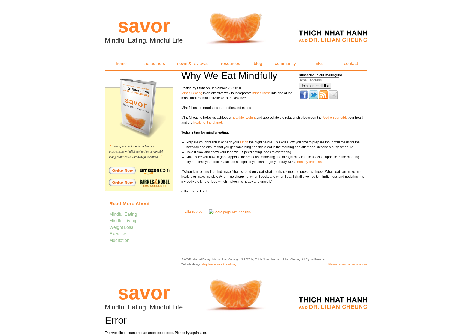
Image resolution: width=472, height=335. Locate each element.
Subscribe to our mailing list (320, 74)
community (285, 63)
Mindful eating (191, 93)
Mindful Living (122, 220)
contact (351, 63)
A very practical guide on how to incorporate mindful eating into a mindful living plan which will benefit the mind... (136, 151)
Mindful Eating (123, 214)
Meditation (119, 240)
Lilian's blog (193, 212)
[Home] (236, 27)
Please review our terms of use (347, 264)
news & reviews (192, 63)
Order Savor (139, 170)
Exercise (117, 234)
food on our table (335, 118)
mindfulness (261, 93)
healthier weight (243, 118)
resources (230, 63)
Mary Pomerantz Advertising (219, 264)
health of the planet (207, 122)
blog (258, 63)
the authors (154, 63)
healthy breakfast (310, 162)
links (318, 63)
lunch (244, 142)
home (121, 63)
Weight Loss (121, 227)
